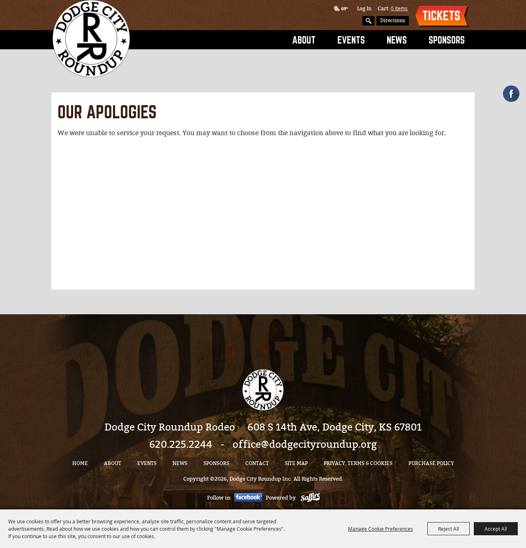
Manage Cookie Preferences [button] (380, 528)
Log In (364, 9)
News (397, 40)
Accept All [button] (495, 528)
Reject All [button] (448, 528)
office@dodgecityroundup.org (305, 444)
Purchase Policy (431, 463)
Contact (257, 463)
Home (80, 463)
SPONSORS (447, 40)
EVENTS (351, 40)
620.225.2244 (180, 444)
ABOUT (304, 40)
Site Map (296, 463)
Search (368, 20)
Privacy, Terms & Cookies (358, 463)
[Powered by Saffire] (310, 498)
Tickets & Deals (441, 16)
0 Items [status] (399, 8)
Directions (392, 20)
